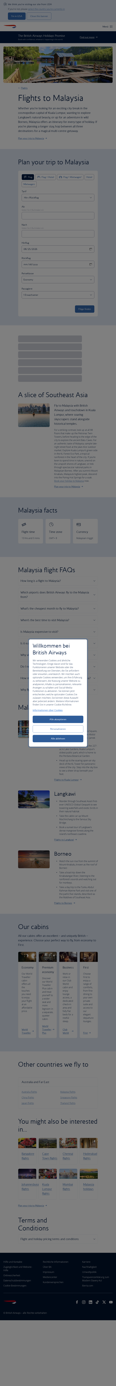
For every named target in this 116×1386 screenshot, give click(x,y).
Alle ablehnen (58, 738)
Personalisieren (58, 729)
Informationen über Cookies (48, 710)
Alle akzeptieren (58, 719)
